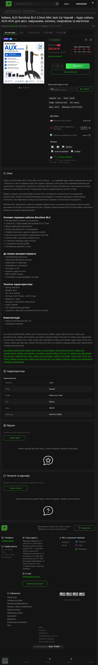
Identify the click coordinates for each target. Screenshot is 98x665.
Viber (81, 545)
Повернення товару (15, 613)
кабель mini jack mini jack (40, 359)
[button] (19, 87)
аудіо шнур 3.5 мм (79, 356)
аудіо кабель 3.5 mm (65, 350)
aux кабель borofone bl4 (13, 350)
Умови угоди (12, 597)
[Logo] (9, 4)
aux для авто (9, 356)
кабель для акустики (19, 359)
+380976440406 (7, 541)
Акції (9, 625)
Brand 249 (14, 26)
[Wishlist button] (86, 40)
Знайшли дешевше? (55, 56)
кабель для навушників (81, 353)
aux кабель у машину (61, 359)
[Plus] (62, 66)
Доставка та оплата (14, 600)
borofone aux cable (24, 356)
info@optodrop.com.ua (31, 577)
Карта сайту (11, 616)
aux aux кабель (48, 350)
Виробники (11, 619)
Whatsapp (82, 549)
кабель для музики (62, 356)
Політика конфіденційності (17, 603)
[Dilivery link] (89, 128)
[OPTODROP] (16, 528)
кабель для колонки (25, 353)
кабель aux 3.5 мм (33, 350)
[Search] (57, 4)
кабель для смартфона (43, 356)
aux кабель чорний (43, 353)
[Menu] (2, 4)
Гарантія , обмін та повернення (19, 606)
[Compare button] (91, 40)
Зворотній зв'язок (14, 609)
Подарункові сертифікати (17, 622)
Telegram (82, 542)
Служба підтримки (65, 157)
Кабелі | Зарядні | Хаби (13, 11)
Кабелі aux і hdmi (29, 11)
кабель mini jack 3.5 (61, 353)
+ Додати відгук (14, 438)
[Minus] (53, 66)
